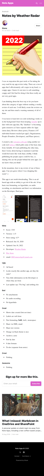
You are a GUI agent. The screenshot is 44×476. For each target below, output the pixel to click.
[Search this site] (36, 3)
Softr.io (12, 144)
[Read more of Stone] (5, 23)
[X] (20, 452)
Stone (4, 28)
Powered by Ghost (22, 460)
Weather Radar (20, 249)
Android (5, 11)
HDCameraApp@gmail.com (21, 257)
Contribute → (26, 456)
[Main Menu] (40, 3)
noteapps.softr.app (20, 141)
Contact (16, 456)
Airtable (34, 121)
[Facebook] (24, 452)
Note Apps (7, 3)
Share (38, 25)
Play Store (10, 253)
